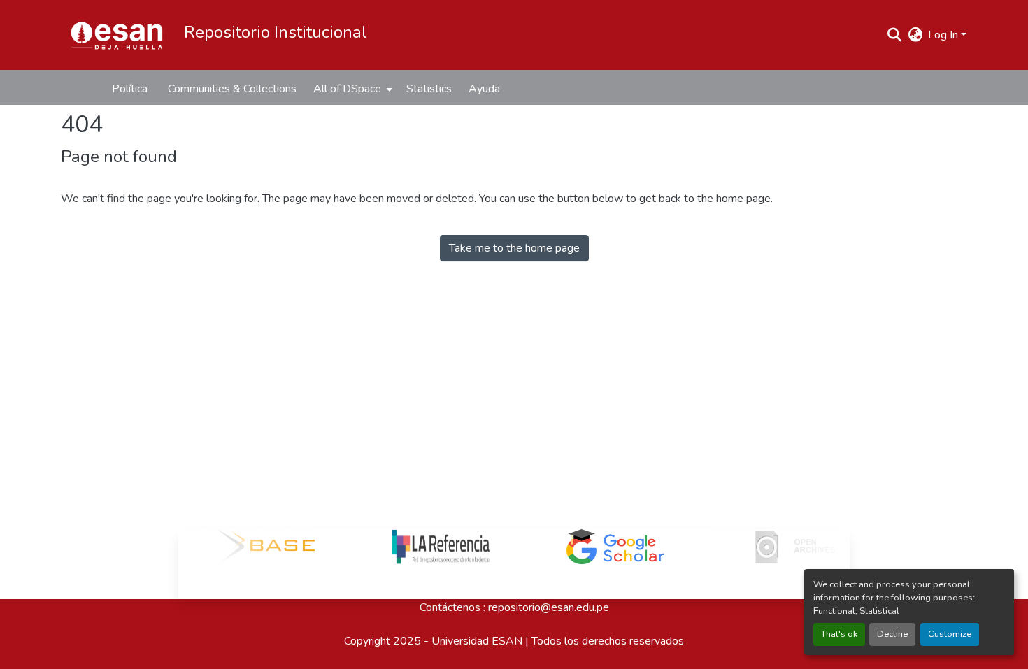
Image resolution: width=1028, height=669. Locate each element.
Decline (892, 634)
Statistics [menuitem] (429, 88)
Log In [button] (944, 35)
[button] (117, 34)
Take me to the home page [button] (514, 248)
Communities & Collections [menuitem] (232, 88)
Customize (949, 634)
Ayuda (484, 88)
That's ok (839, 634)
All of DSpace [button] (347, 88)
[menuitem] (351, 88)
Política (130, 88)
